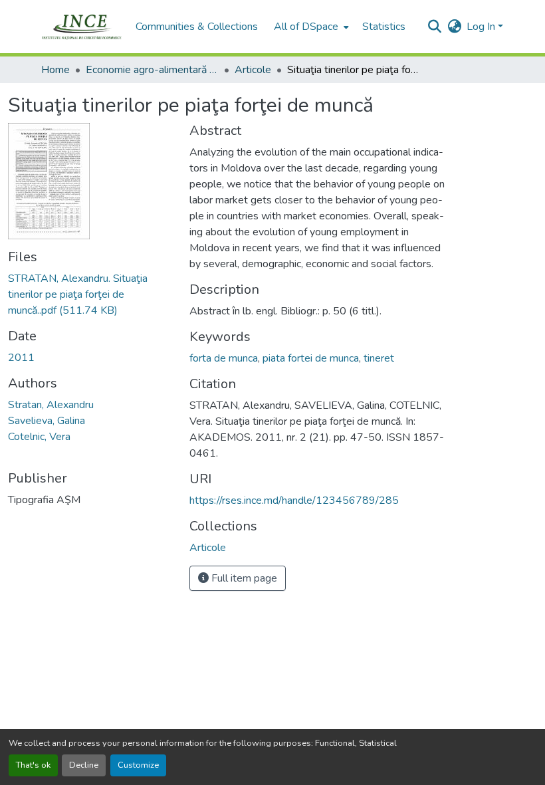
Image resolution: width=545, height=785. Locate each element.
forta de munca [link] (223, 358)
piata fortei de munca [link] (311, 358)
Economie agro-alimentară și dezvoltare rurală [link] (152, 69)
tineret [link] (379, 358)
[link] (90, 294)
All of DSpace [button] (306, 26)
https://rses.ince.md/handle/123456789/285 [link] (294, 500)
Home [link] (55, 69)
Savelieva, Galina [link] (46, 420)
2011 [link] (21, 357)
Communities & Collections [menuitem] (197, 26)
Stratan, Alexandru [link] (51, 404)
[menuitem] (310, 26)
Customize (138, 765)
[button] (81, 26)
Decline (83, 765)
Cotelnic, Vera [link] (39, 436)
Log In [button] (482, 26)
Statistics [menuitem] (383, 26)
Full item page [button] (243, 578)
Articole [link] (253, 69)
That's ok (33, 765)
